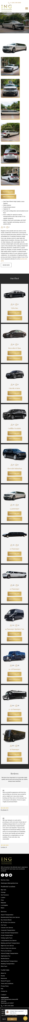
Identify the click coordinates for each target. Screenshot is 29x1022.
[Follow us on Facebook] (2, 875)
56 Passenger (14, 749)
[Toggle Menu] (26, 8)
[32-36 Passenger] (14, 695)
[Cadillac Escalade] (14, 414)
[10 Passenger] (14, 535)
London (3, 897)
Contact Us (4, 991)
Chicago (3, 892)
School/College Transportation (9, 953)
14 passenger (14, 509)
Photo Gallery (8, 192)
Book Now (6, 265)
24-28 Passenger (14, 669)
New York (3, 889)
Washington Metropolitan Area (9, 883)
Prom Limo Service (6, 951)
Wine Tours (4, 966)
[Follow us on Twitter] (6, 875)
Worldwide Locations (8, 886)
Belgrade (3, 902)
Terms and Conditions (7, 983)
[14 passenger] (14, 494)
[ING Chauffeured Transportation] (6, 8)
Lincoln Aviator (14, 388)
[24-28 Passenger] (14, 655)
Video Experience (8, 196)
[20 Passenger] (14, 575)
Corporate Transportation (8, 930)
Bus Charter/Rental (6, 920)
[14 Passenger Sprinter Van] (14, 615)
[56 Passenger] (14, 735)
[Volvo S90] (14, 294)
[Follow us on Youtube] (10, 875)
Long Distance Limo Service (8, 940)
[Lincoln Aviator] (14, 374)
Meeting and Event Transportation (10, 943)
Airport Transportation (7, 914)
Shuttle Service (5, 958)
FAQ (2, 988)
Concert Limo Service (7, 927)
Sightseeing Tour (5, 956)
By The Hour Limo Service (8, 922)
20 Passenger (14, 589)
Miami (2, 908)
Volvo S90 (14, 308)
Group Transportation (7, 935)
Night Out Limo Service (7, 945)
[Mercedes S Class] (14, 334)
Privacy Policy (5, 986)
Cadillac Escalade (14, 428)
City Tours (4, 925)
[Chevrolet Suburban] (14, 454)
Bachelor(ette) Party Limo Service (10, 917)
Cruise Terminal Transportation (9, 932)
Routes (3, 975)
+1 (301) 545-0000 (15, 2)
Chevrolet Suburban (14, 468)
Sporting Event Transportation (9, 961)
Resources (4, 978)
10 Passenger (14, 549)
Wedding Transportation (7, 963)
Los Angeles (4, 905)
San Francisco (5, 895)
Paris (2, 900)
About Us (3, 973)
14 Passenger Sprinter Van (14, 629)
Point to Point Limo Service (8, 948)
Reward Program (5, 981)
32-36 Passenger (15, 709)
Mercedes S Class (14, 348)
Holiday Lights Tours (6, 938)
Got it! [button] (4, 1019)
